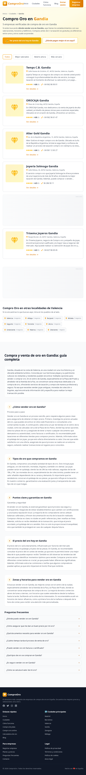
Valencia (48, 723)
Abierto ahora (40, 57)
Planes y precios (9, 752)
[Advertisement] (43, 210)
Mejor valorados (22, 57)
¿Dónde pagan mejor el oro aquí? (60, 40)
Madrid (47, 716)
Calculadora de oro (10, 734)
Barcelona (48, 720)
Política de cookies (51, 755)
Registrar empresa (10, 748)
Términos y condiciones (53, 752)
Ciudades (36, 3)
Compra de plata (9, 727)
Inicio (26, 3)
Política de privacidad (53, 748)
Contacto (6, 759)
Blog (56, 3)
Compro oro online (10, 730)
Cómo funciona (47, 3)
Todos (7, 57)
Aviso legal (49, 759)
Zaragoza (48, 730)
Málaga (47, 734)
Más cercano (56, 57)
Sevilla (47, 727)
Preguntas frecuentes (11, 755)
